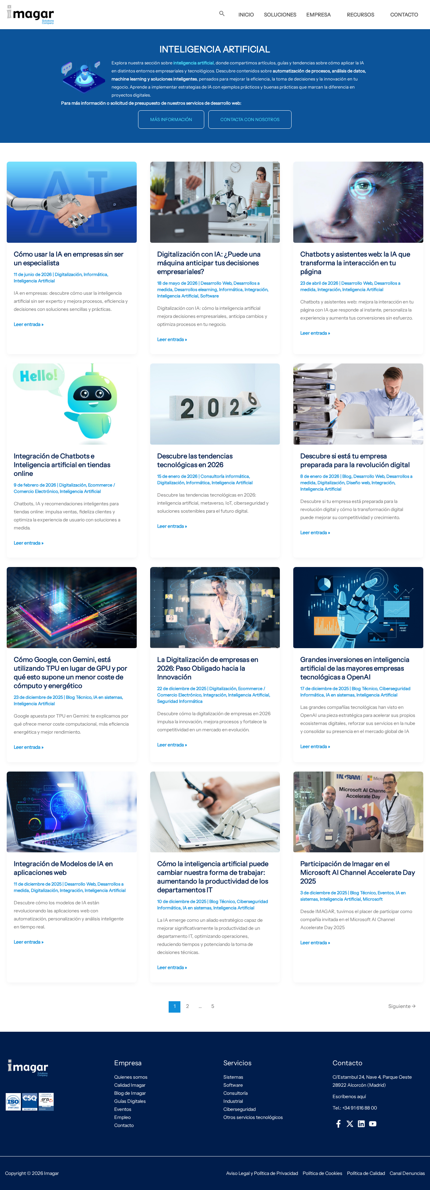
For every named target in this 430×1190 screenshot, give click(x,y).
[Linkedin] (361, 1124)
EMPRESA (318, 14)
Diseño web (358, 482)
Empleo (122, 1117)
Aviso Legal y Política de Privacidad (262, 1173)
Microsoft (373, 899)
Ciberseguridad (239, 1109)
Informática (95, 274)
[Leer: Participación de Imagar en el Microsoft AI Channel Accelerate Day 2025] (358, 811)
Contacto (124, 1125)
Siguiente (402, 1006)
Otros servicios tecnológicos (253, 1117)
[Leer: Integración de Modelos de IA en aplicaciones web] (72, 811)
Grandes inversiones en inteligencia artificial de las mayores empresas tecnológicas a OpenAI (355, 668)
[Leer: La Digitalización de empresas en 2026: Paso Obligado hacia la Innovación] (215, 607)
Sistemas (233, 1077)
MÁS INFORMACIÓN (171, 119)
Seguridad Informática (180, 701)
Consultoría (235, 1093)
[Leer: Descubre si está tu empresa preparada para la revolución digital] (358, 404)
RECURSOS (360, 14)
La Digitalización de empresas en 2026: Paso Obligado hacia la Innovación (207, 668)
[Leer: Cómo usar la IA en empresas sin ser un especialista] (72, 202)
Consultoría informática (225, 476)
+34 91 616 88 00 (359, 1108)
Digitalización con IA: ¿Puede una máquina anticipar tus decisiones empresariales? (209, 263)
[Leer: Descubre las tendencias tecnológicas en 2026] (215, 404)
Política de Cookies (322, 1173)
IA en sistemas (107, 697)
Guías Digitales (130, 1101)
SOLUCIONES (280, 14)
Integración (256, 289)
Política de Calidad (366, 1173)
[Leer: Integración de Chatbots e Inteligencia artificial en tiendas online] (72, 404)
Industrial (233, 1101)
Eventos (386, 892)
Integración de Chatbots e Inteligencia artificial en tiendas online (62, 464)
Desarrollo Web (216, 283)
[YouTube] (373, 1124)
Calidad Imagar (129, 1085)
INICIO (246, 14)
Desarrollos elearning (195, 289)
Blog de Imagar (130, 1093)
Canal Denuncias (407, 1173)
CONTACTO (404, 14)
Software (209, 295)
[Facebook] (338, 1124)
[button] (222, 13)
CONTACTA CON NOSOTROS (250, 119)
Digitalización (68, 274)
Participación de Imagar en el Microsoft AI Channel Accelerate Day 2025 (357, 872)
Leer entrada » (29, 323)
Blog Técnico (78, 697)
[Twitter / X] (349, 1124)
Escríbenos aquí (349, 1096)
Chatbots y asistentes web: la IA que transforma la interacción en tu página (355, 263)
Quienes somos (130, 1077)
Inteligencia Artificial (34, 280)
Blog (346, 476)
